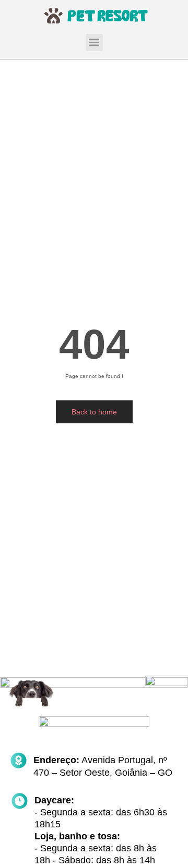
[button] (94, 42)
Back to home (94, 412)
